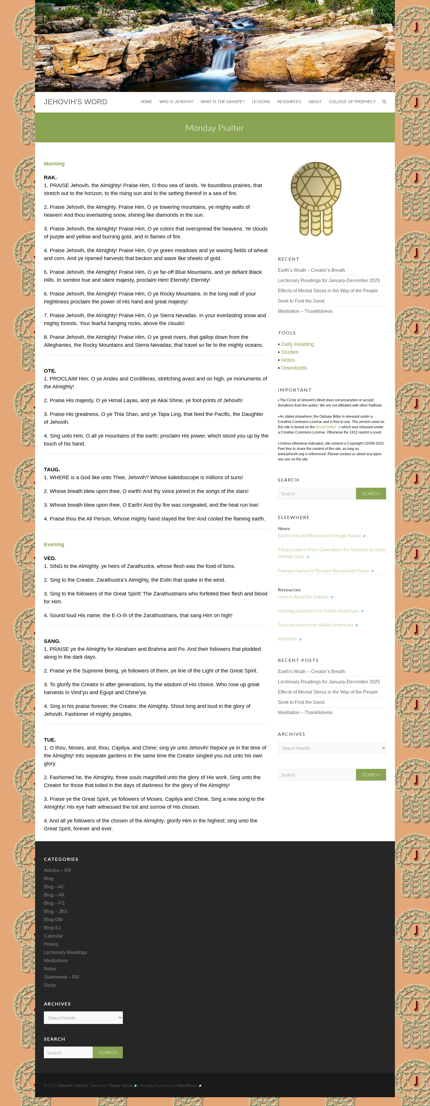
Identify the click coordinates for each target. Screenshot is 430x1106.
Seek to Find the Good (301, 300)
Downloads (294, 368)
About (315, 102)
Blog (49, 878)
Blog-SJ (52, 927)
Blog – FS (54, 903)
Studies (290, 352)
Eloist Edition (326, 427)
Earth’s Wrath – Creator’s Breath (311, 270)
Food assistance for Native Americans (315, 624)
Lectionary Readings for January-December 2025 (329, 280)
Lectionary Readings (65, 952)
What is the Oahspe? (223, 102)
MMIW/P (287, 638)
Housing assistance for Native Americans (318, 610)
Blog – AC (54, 886)
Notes (288, 360)
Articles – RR (57, 870)
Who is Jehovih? (176, 102)
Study (50, 985)
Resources (289, 102)
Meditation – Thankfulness (305, 311)
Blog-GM (53, 919)
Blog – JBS (55, 911)
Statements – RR (61, 976)
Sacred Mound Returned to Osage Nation (319, 535)
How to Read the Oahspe (303, 596)
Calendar (53, 935)
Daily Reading (297, 344)
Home (146, 102)
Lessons (261, 102)
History (51, 944)
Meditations (56, 960)
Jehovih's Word (75, 102)
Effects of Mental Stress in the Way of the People (328, 290)
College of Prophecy (352, 102)
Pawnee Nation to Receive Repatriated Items (323, 570)
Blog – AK (54, 894)
